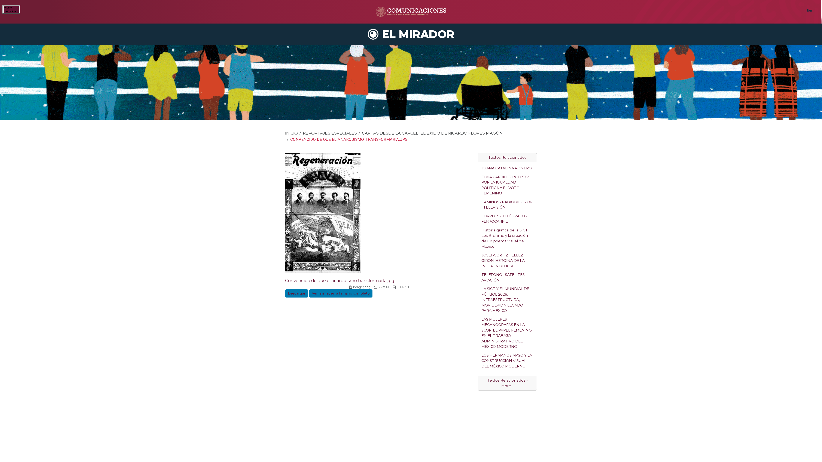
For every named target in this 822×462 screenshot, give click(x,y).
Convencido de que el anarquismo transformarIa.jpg (339, 280)
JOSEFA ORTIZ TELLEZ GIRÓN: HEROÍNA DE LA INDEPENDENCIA (503, 260)
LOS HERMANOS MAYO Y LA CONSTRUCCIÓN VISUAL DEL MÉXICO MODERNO (506, 360)
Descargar (296, 293)
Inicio (291, 133)
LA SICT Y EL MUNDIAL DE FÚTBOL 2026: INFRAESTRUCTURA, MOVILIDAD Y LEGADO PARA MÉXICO (505, 300)
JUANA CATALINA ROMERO (506, 168)
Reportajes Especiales (330, 133)
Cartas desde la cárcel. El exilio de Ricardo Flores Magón (432, 133)
